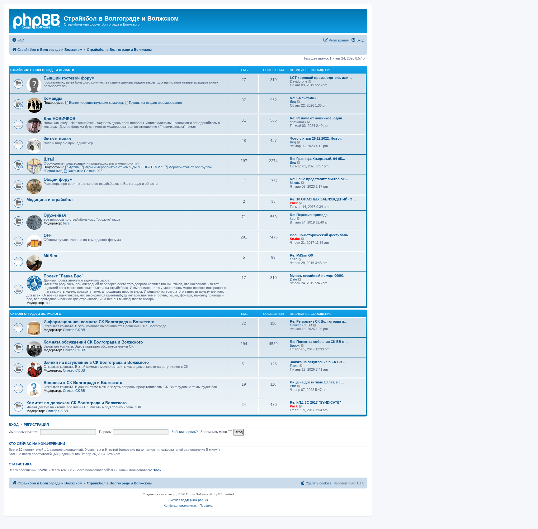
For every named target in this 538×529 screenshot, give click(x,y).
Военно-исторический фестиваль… (321, 235)
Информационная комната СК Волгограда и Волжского (99, 322)
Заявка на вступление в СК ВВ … (318, 362)
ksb (292, 218)
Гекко (294, 366)
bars (66, 223)
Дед (293, 101)
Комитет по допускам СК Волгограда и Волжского (76, 403)
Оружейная (55, 215)
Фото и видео (57, 139)
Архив (74, 167)
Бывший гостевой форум (69, 78)
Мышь (295, 183)
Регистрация (36, 424)
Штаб (49, 159)
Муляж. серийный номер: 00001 (317, 275)
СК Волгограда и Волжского (35, 313)
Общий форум (58, 179)
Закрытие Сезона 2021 (86, 171)
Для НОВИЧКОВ (59, 118)
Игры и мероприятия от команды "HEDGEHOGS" (124, 167)
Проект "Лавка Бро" (63, 276)
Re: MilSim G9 (301, 255)
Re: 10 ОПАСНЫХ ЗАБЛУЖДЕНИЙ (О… (323, 199)
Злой (157, 470)
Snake (295, 239)
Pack (294, 203)
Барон (295, 345)
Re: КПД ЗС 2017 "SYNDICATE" (315, 402)
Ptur (293, 386)
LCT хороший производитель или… (321, 77)
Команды (53, 98)
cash (293, 259)
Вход (14, 424)
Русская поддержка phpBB (188, 500)
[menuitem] (18, 40)
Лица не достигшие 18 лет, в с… (317, 382)
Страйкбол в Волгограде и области (42, 70)
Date (293, 279)
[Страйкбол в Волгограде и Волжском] (37, 20)
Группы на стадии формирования (155, 102)
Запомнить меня (214, 432)
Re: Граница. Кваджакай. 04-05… (317, 159)
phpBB (178, 494)
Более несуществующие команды (96, 102)
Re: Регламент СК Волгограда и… (318, 321)
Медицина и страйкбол (49, 199)
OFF (48, 235)
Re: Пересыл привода (309, 215)
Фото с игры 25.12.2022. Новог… (317, 138)
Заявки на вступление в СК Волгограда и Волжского (96, 362)
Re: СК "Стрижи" (304, 98)
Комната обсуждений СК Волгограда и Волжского (93, 342)
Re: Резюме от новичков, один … (318, 118)
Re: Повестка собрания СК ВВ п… (319, 342)
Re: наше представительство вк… (319, 179)
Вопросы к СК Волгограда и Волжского (83, 382)
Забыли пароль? (185, 432)
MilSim (50, 255)
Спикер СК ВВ (74, 330)
